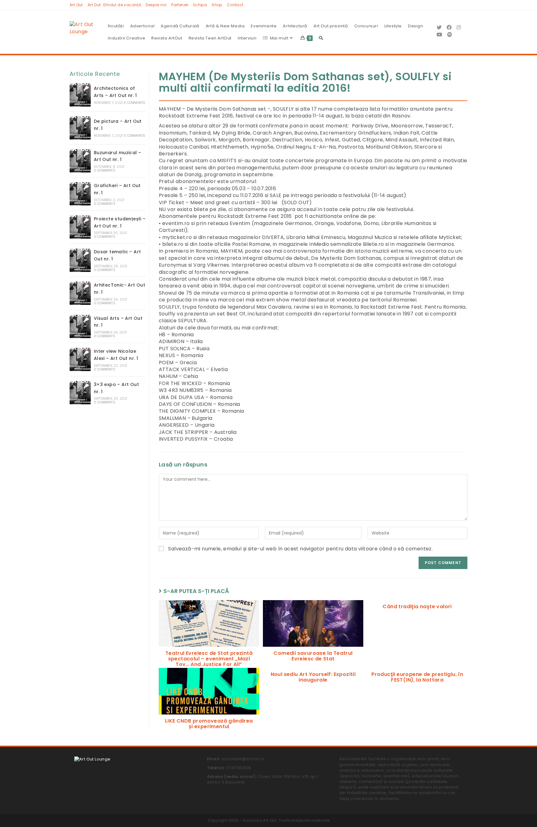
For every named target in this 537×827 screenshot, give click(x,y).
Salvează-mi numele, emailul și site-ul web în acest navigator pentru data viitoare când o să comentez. (300, 548)
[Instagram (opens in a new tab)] (458, 27)
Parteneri (180, 4)
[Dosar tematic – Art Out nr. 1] (80, 260)
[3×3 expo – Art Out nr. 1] (80, 392)
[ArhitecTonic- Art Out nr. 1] (80, 293)
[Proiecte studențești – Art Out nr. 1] (80, 227)
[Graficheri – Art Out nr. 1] (80, 193)
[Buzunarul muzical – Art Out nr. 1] (80, 160)
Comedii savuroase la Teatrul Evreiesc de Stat (312, 655)
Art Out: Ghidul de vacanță (114, 4)
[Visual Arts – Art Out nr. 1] (80, 326)
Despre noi (156, 4)
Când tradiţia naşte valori (417, 606)
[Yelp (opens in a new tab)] (450, 34)
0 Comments (134, 102)
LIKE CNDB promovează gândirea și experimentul (209, 723)
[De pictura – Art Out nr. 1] (80, 128)
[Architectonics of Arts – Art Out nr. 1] (80, 95)
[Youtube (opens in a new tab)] (439, 34)
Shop (217, 4)
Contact (235, 4)
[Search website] (321, 38)
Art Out (76, 4)
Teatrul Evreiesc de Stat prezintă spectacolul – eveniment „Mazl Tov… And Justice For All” (209, 658)
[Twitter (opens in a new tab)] (439, 27)
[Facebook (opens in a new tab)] (449, 27)
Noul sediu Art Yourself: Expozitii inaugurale (313, 677)
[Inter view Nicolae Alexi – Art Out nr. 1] (80, 359)
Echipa (200, 4)
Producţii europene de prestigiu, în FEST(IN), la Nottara (417, 677)
